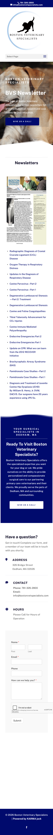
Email (15, 657)
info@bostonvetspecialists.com (30, 595)
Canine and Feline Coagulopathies (28, 311)
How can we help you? (23, 680)
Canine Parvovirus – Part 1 (23, 289)
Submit (17, 720)
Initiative (14, 355)
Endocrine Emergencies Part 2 (25, 336)
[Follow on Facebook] (26, 827)
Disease (14, 258)
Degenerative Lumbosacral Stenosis (28, 305)
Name (15, 642)
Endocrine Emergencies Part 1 (25, 342)
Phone (14, 668)
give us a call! (26, 505)
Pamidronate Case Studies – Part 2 (28, 371)
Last (30, 651)
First (13, 651)
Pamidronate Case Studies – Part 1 (27, 377)
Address (19, 560)
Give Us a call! (22, 121)
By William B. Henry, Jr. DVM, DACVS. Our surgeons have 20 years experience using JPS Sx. (29, 394)
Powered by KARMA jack (27, 818)
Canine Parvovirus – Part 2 (23, 283)
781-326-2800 (27, 3)
